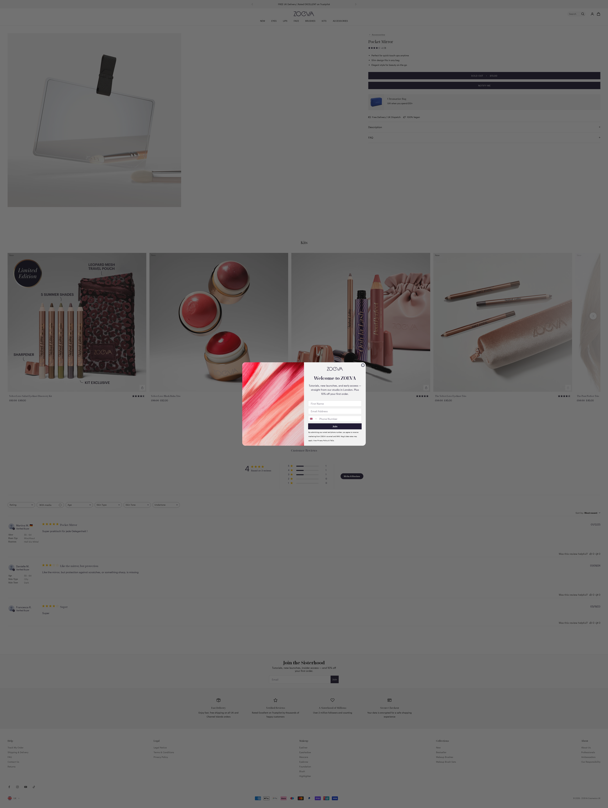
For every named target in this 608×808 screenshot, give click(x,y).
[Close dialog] (362, 365)
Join (334, 426)
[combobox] (313, 419)
